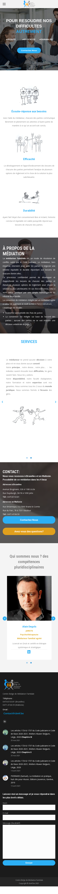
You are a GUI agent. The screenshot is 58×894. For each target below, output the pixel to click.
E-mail (5, 813)
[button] (2, 402)
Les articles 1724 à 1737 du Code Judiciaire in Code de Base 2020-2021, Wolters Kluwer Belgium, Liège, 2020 (33, 733)
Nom (5, 803)
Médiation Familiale (35, 880)
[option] (29, 388)
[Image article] (5, 732)
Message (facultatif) (11, 823)
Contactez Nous (29, 50)
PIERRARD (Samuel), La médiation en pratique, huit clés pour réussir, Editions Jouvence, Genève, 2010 (32, 779)
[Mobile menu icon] (4, 4)
